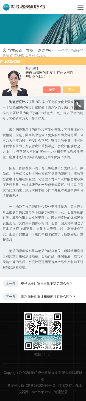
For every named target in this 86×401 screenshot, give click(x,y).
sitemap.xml (41, 392)
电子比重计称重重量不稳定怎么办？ (46, 283)
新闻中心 (45, 50)
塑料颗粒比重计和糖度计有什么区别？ (48, 296)
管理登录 (61, 392)
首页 (29, 50)
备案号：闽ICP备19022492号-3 (31, 385)
